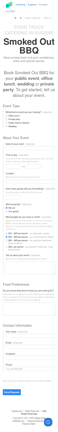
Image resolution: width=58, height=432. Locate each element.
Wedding (12, 126)
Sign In (47, 18)
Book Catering (32, 18)
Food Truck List (32, 410)
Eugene (32, 4)
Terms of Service (35, 420)
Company (10, 353)
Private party (14, 119)
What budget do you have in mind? (28, 217)
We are (11, 207)
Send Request (11, 392)
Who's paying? (18, 204)
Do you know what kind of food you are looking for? (28, 290)
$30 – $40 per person (30, 242)
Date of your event (20, 144)
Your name (16, 331)
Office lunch (13, 115)
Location (10, 173)
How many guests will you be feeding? (30, 188)
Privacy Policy (29, 423)
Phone (9, 364)
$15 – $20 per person (28, 233)
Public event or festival (18, 122)
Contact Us (17, 410)
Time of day (17, 155)
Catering (20, 4)
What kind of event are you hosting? (29, 112)
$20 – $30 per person (31, 236)
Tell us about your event (23, 255)
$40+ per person (30, 248)
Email (14, 342)
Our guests (13, 211)
